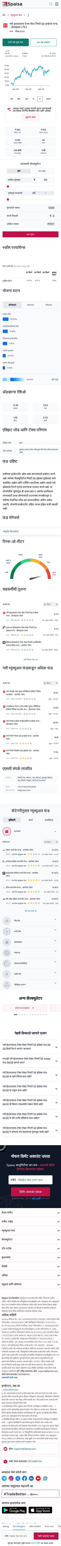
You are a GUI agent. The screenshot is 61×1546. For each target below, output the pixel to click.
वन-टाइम (42, 171)
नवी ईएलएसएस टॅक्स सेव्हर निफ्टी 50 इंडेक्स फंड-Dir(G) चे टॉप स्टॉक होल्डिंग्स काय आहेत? (25, 1116)
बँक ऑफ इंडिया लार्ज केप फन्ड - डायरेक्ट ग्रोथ (23, 899)
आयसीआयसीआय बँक (11, 326)
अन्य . (11, 31)
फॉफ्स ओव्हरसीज (16, 699)
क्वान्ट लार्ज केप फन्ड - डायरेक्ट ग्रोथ (19, 850)
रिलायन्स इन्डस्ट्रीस (10, 338)
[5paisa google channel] (44, 1478)
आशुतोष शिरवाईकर (11, 531)
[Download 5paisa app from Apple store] (40, 1511)
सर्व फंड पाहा (29, 911)
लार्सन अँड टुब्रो (8, 362)
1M (12, 99)
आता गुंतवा (30, 234)
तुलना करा (30, 117)
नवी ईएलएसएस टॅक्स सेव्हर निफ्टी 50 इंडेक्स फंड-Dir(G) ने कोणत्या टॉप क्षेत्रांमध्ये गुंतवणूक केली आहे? (26, 1129)
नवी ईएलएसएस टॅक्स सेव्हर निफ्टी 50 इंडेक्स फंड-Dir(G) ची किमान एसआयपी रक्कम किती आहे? (25, 1102)
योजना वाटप (49, 1526)
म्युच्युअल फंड (16, 15)
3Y (40, 99)
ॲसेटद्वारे (48, 305)
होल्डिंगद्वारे (12, 305)
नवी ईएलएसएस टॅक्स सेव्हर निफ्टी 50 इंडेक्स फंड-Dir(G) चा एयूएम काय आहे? (25, 1088)
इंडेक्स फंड (14, 728)
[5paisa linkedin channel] (31, 1478)
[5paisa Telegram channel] (4, 1478)
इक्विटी (12, 820)
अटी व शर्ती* (36, 1198)
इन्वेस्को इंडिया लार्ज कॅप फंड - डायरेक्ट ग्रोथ (22, 861)
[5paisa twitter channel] (17, 1478)
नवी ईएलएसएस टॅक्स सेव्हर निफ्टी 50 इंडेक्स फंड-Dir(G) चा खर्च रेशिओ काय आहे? (25, 1074)
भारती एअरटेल (8, 350)
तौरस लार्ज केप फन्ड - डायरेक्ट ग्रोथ (19, 887)
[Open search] (50, 4)
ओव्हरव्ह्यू (6, 1526)
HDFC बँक (7, 314)
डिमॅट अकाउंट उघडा (30, 1192)
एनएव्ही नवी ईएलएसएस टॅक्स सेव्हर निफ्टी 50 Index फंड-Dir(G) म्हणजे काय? (26, 1060)
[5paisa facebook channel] (24, 1478)
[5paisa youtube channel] (38, 1478)
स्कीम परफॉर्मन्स (35, 1526)
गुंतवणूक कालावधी (15, 193)
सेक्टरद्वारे (30, 305)
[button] (15, 1015)
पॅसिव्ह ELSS (20, 31)
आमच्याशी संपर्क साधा (9, 1377)
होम (4, 15)
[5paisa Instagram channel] (11, 1478)
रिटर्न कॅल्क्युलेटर (19, 1526)
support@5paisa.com (25, 1448)
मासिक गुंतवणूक (14, 179)
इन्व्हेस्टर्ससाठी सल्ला (10, 1390)
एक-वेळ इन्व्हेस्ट (43, 42)
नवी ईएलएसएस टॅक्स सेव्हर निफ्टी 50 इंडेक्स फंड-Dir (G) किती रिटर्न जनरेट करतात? (27, 1046)
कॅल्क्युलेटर (7, 1239)
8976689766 (35, 1461)
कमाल (48, 99)
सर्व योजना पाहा (29, 659)
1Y (33, 99)
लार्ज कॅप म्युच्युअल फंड (19, 854)
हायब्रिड (49, 820)
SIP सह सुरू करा (15, 42)
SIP (19, 171)
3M (18, 99)
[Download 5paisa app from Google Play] (14, 1511)
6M (26, 99)
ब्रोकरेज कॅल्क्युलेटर (22, 1008)
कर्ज (31, 820)
